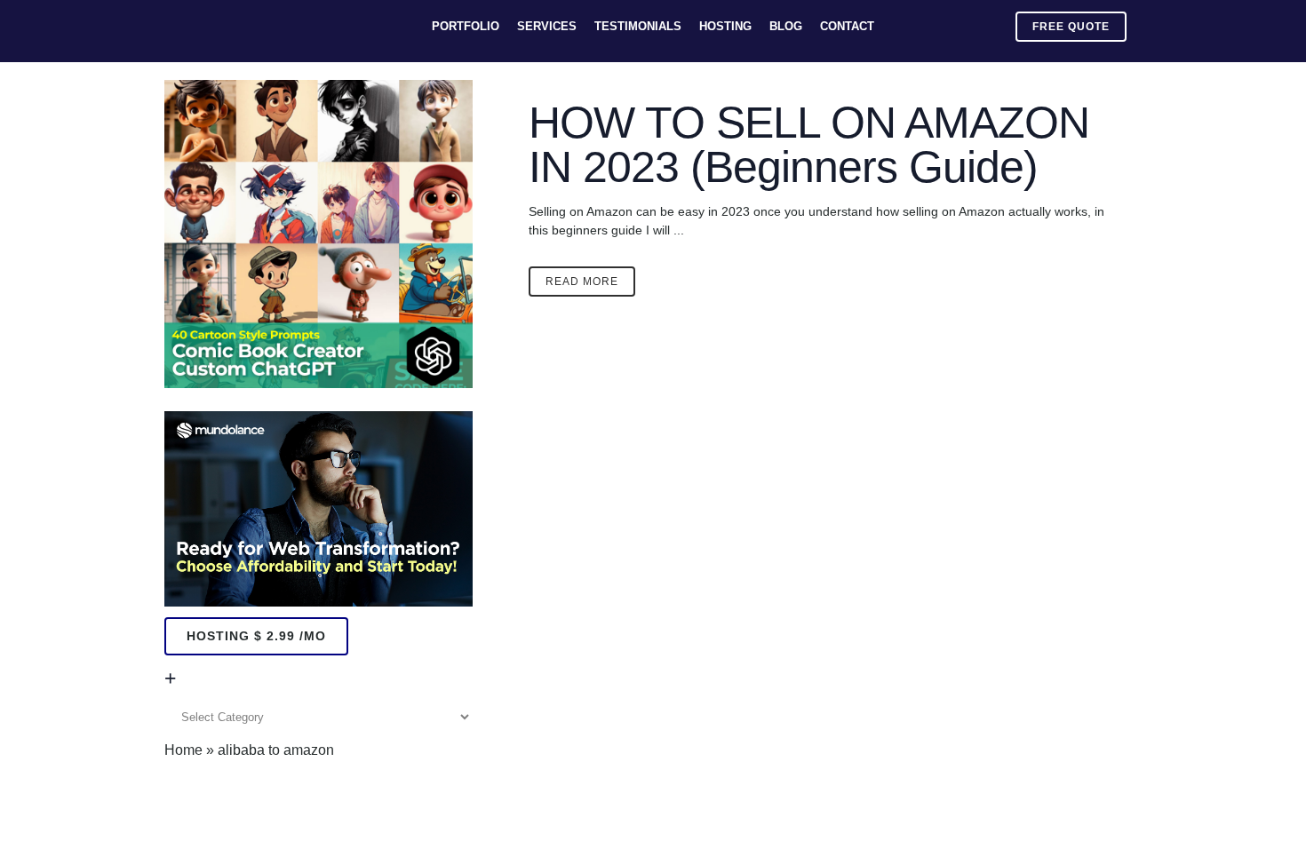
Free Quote (1071, 26)
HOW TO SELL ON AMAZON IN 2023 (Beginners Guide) (809, 145)
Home (183, 750)
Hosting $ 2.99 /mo (256, 636)
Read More (581, 281)
